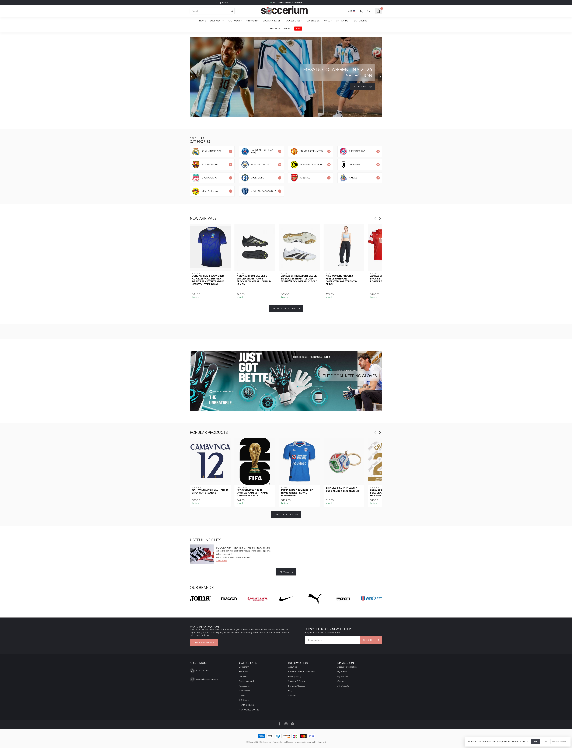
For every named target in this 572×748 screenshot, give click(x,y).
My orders (342, 671)
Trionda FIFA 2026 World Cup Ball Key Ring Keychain (343, 489)
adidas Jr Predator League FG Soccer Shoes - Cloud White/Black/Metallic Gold (299, 279)
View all (284, 571)
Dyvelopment (320, 742)
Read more (221, 560)
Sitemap (292, 695)
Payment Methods (296, 686)
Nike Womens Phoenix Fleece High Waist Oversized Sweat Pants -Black (341, 280)
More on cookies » (560, 741)
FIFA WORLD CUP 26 (280, 28)
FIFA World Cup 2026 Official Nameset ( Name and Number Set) (252, 493)
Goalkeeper (313, 20)
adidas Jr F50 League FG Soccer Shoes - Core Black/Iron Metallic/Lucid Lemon (254, 280)
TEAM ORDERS (359, 20)
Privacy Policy (294, 676)
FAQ (290, 690)
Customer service (204, 642)
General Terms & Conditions (301, 671)
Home (202, 20)
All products (343, 686)
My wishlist (342, 676)
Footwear (234, 20)
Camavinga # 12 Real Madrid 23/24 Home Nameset (210, 491)
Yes (535, 741)
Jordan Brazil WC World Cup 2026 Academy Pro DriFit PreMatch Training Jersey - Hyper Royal (208, 280)
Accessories (293, 20)
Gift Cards (342, 20)
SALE (298, 28)
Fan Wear (251, 20)
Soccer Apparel (271, 20)
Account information (347, 666)
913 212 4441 (202, 670)
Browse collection (284, 308)
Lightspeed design (303, 742)
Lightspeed (288, 742)
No (546, 741)
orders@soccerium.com (207, 679)
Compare (341, 681)
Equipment (216, 20)
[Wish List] (368, 11)
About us (292, 666)
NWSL (327, 20)
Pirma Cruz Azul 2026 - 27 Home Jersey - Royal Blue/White (297, 493)
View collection (284, 514)
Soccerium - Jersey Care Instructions (243, 547)
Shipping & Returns (297, 681)
